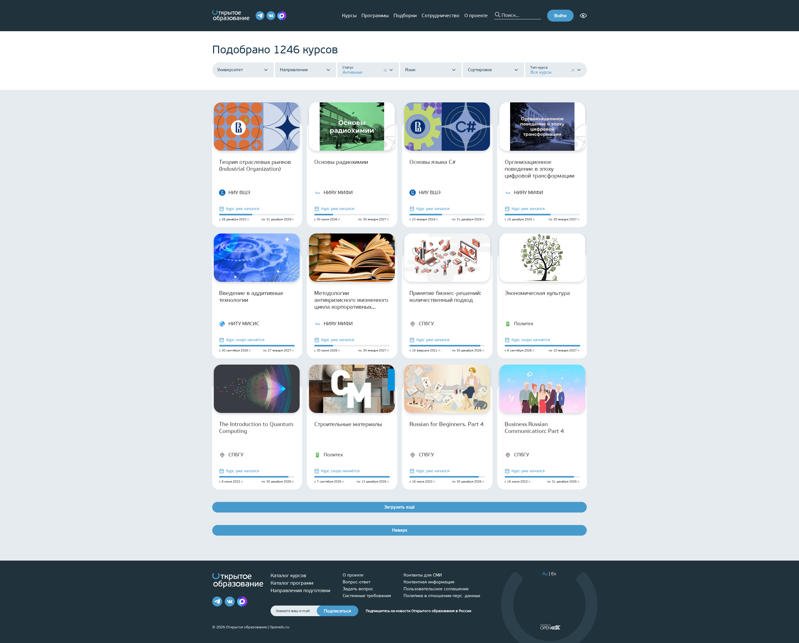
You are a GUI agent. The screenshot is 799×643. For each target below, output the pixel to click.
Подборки (405, 15)
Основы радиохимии (341, 162)
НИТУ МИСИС (243, 323)
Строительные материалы (348, 424)
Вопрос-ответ (356, 582)
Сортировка (480, 70)
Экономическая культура (537, 293)
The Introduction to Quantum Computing (256, 427)
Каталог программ (292, 583)
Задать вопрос (358, 588)
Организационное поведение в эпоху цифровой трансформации (539, 169)
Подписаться (337, 611)
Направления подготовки (300, 590)
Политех (523, 323)
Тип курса (538, 67)
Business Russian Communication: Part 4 (534, 427)
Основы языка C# (432, 162)
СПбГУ (426, 323)
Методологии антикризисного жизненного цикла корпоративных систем (351, 300)
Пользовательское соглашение (436, 588)
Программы (375, 15)
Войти (560, 15)
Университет (230, 70)
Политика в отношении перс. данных (442, 595)
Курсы (349, 15)
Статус (348, 67)
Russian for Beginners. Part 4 (446, 424)
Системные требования (367, 595)
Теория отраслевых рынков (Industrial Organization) (255, 165)
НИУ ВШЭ (239, 192)
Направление (294, 70)
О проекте (476, 15)
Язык (410, 70)
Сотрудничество (440, 15)
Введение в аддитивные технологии (251, 296)
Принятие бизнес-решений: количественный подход (445, 296)
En (553, 574)
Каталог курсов (288, 575)
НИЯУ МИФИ (338, 192)
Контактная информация (429, 582)
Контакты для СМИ (423, 575)
